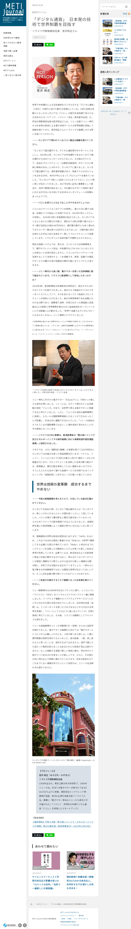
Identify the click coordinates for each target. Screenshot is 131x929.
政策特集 (7, 33)
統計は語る (8, 55)
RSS (125, 13)
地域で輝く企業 (10, 51)
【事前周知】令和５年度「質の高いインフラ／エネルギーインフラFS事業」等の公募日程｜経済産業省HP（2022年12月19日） (62, 824)
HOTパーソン (9, 60)
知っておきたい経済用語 (12, 44)
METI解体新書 (9, 65)
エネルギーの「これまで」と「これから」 (114, 112)
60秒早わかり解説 (11, 37)
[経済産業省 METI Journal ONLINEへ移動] (31, 904)
